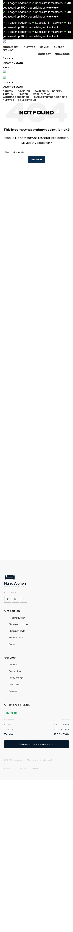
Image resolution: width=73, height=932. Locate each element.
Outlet (12, 644)
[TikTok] (23, 599)
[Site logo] (36, 42)
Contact (13, 665)
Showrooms (16, 638)
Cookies (35, 768)
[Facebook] (7, 599)
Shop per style (17, 631)
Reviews (13, 691)
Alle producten (17, 618)
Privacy (7, 768)
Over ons (14, 684)
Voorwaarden (21, 768)
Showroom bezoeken (34, 744)
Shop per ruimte (18, 624)
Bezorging (15, 671)
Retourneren (16, 678)
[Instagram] (15, 599)
